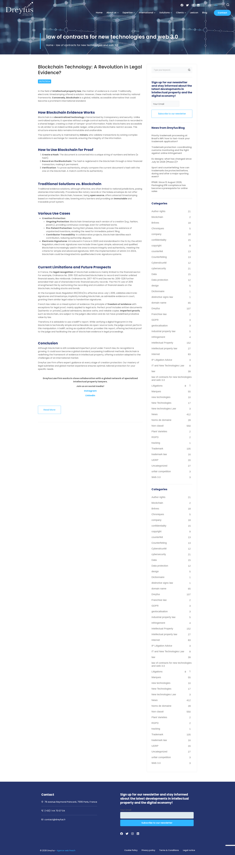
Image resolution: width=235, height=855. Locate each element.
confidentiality (158, 240)
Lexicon (194, 12)
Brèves (155, 222)
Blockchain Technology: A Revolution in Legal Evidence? (90, 70)
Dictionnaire (157, 291)
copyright (156, 245)
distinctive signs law (162, 297)
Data (154, 274)
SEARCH (189, 70)
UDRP (154, 460)
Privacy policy (148, 850)
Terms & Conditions (169, 850)
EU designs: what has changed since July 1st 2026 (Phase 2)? (171, 160)
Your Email (158, 104)
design (155, 285)
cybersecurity (158, 268)
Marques (156, 391)
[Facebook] (182, 5)
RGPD (155, 437)
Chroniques (157, 228)
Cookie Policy (130, 850)
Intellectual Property (162, 342)
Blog (204, 12)
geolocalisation (159, 325)
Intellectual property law (164, 348)
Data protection (159, 280)
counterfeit (157, 251)
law (153, 371)
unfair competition (161, 471)
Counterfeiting (159, 257)
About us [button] (111, 12)
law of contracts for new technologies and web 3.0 (171, 378)
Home (99, 12)
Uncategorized (159, 465)
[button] (228, 4)
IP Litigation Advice (161, 360)
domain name (158, 302)
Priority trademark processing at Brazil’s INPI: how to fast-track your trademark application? (170, 138)
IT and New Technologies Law (167, 365)
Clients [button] (180, 12)
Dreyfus (155, 308)
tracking (155, 443)
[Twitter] (187, 5)
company (156, 234)
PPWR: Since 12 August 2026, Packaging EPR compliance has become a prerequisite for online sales (169, 187)
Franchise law (159, 314)
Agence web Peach (66, 850)
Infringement (158, 337)
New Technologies (161, 403)
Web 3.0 (156, 477)
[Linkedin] (198, 5)
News (154, 414)
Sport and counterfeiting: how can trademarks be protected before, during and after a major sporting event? (170, 172)
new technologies (160, 397)
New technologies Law (163, 408)
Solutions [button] (164, 12)
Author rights (158, 211)
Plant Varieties (159, 431)
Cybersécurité (159, 262)
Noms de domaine (161, 420)
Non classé (157, 425)
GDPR (155, 320)
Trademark (157, 448)
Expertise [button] (128, 12)
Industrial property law (163, 331)
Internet (155, 354)
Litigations (157, 385)
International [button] (146, 12)
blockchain (157, 217)
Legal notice (189, 850)
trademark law (159, 454)
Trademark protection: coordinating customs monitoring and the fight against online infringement (171, 150)
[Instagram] (192, 5)
